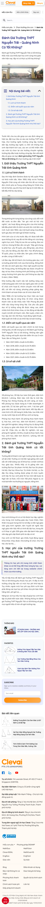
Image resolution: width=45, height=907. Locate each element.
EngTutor (27, 856)
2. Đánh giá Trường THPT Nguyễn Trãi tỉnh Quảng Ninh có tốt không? (23, 115)
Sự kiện (27, 860)
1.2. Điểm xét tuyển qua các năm (21, 106)
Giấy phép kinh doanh (12, 888)
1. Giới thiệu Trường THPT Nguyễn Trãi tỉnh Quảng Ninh (23, 97)
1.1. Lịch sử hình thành (17, 103)
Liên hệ (26, 884)
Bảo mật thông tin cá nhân (11, 872)
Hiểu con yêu (7, 27)
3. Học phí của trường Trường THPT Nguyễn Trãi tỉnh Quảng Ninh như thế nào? (23, 122)
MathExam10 (29, 852)
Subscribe (22, 700)
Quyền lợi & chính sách (33, 877)
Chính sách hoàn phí (11, 884)
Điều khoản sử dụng (32, 867)
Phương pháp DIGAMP (26, 845)
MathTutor (28, 848)
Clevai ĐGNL (8, 852)
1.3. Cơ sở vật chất (15, 110)
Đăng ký (40, 3)
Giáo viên (6, 860)
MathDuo (6, 848)
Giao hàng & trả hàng (32, 871)
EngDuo (6, 856)
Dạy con (36, 12)
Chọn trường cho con (24, 27)
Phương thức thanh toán (11, 879)
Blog (5, 867)
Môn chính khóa (22, 12)
